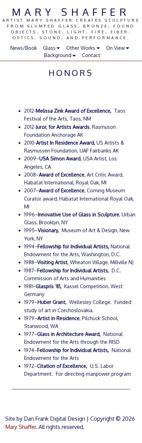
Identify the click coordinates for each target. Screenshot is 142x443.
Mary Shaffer (71, 11)
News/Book (23, 48)
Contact (91, 55)
